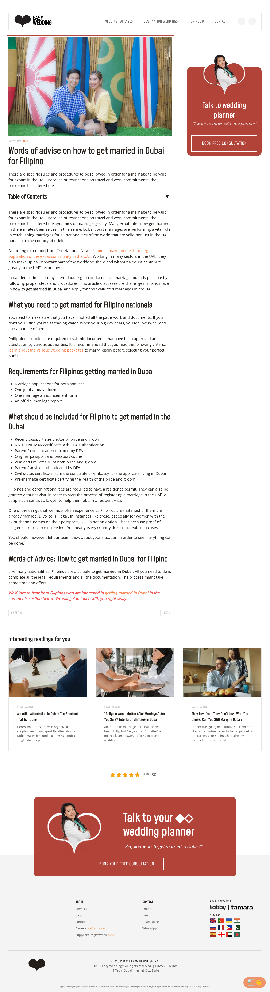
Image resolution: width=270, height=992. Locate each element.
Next (165, 613)
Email (146, 915)
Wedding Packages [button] (118, 21)
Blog (79, 915)
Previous (18, 613)
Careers (90, 928)
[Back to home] (34, 21)
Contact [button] (221, 21)
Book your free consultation (126, 864)
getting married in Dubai (126, 592)
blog (25, 141)
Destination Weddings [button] (161, 21)
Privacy (160, 966)
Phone (146, 909)
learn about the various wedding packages (46, 350)
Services (81, 909)
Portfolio (196, 21)
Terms (173, 966)
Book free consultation (224, 143)
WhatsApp (149, 928)
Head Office (150, 922)
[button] (224, 143)
